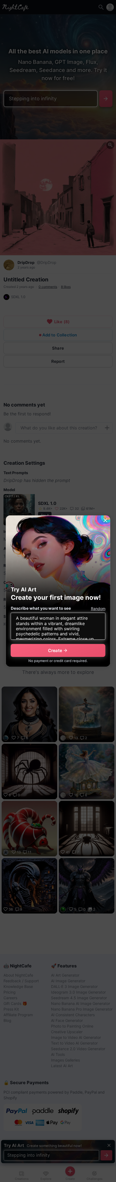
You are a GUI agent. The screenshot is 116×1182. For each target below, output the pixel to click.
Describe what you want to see (41, 608)
